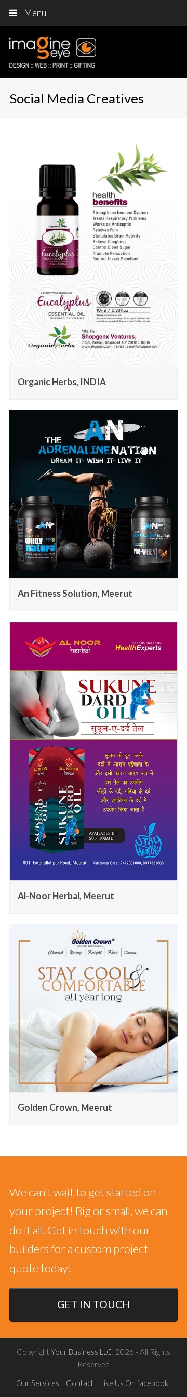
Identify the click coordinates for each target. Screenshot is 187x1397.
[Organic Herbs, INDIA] (93, 360)
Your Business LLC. (82, 1351)
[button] (93, 13)
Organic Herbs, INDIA (62, 381)
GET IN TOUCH (93, 1304)
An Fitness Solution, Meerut (75, 593)
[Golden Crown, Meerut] (93, 1085)
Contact (80, 1383)
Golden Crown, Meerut (65, 1107)
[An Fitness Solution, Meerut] (93, 571)
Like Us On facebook (134, 1383)
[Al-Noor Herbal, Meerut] (93, 874)
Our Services (37, 1383)
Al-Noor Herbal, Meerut (66, 895)
